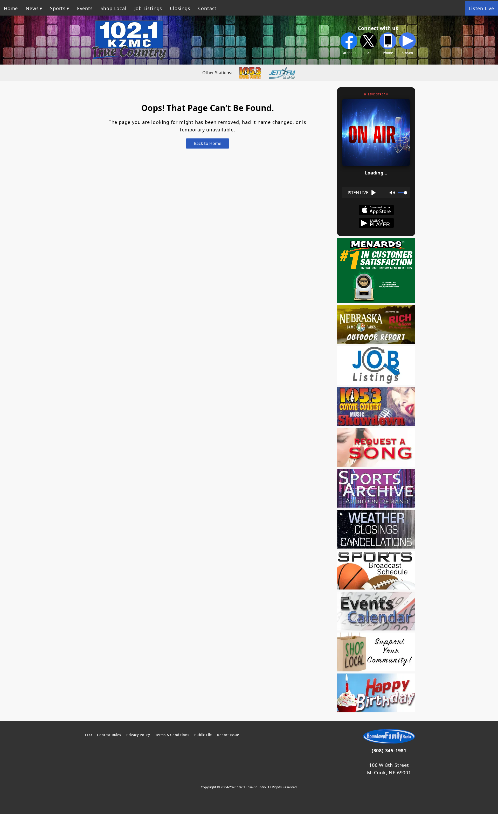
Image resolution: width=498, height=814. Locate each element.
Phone (388, 52)
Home (11, 8)
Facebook (348, 52)
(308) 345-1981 (389, 750)
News (32, 8)
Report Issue (228, 734)
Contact (207, 8)
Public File (203, 734)
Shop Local (114, 8)
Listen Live (481, 8)
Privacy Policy (138, 734)
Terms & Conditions (172, 734)
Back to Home (207, 143)
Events (85, 8)
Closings (180, 8)
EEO (88, 734)
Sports (58, 8)
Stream (407, 52)
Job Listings (148, 8)
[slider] (402, 192)
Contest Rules (109, 734)
